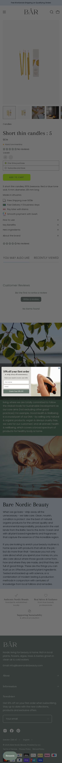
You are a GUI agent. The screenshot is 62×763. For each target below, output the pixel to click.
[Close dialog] (59, 368)
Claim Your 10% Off (16, 391)
